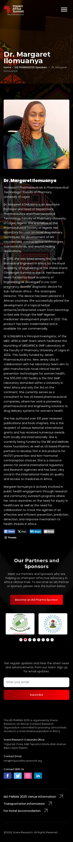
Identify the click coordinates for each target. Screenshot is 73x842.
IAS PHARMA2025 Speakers (31, 67)
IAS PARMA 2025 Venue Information (30, 796)
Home (7, 67)
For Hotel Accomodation (22, 811)
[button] (21, 639)
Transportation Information (24, 804)
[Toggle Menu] (64, 9)
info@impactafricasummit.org (23, 760)
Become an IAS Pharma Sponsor (36, 600)
